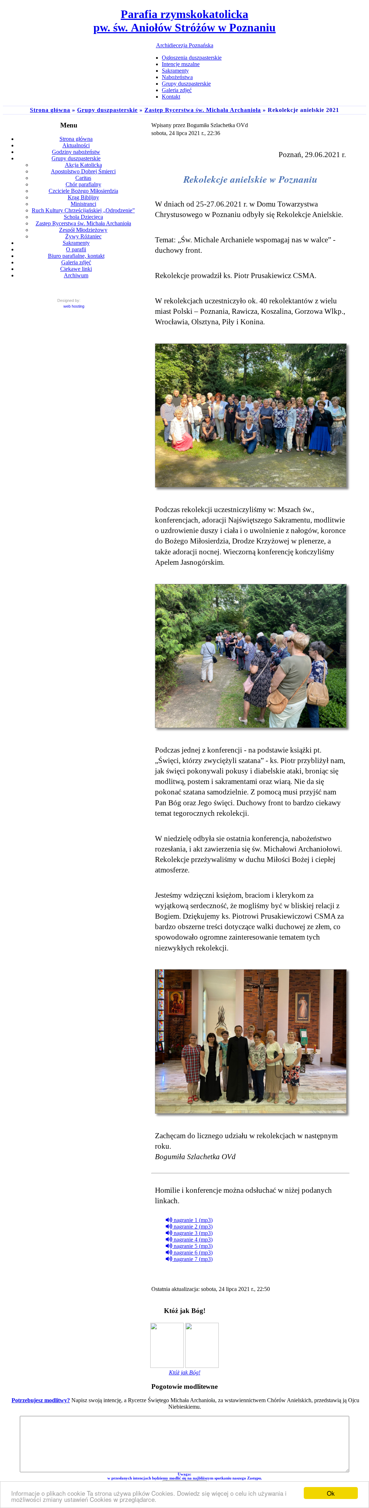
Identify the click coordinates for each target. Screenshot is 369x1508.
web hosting (73, 306)
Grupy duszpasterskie (107, 110)
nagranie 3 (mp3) (192, 1233)
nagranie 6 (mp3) (192, 1252)
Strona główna (50, 110)
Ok (331, 1493)
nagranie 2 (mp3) (192, 1226)
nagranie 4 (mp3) (192, 1239)
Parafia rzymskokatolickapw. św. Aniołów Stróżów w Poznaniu (184, 21)
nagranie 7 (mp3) (192, 1259)
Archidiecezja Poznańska (184, 45)
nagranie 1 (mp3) (192, 1220)
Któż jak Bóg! (184, 1372)
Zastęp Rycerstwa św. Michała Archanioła (203, 110)
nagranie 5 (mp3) (192, 1246)
